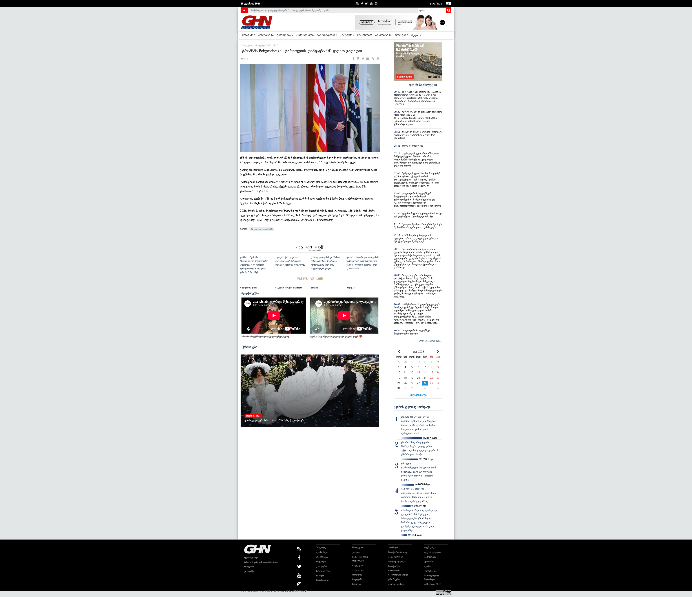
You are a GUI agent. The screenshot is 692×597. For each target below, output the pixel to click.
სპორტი (356, 584)
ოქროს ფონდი (396, 584)
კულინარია (430, 571)
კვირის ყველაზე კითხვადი (412, 407)
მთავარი (248, 35)
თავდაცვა (357, 565)
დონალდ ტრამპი (263, 229)
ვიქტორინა (430, 557)
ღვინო (427, 566)
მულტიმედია (250, 293)
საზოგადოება (327, 35)
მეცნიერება (430, 547)
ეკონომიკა (285, 35)
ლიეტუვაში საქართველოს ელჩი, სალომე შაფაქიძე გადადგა (283, 10)
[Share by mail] (367, 58)
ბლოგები (401, 35)
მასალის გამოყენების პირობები (261, 562)
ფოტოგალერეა (396, 561)
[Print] (378, 58)
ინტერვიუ (321, 561)
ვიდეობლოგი (395, 557)
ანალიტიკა (383, 35)
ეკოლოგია (358, 570)
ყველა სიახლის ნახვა (430, 341)
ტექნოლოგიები (432, 552)
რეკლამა (249, 566)
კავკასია (356, 552)
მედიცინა (357, 579)
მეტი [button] (415, 35)
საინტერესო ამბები (398, 574)
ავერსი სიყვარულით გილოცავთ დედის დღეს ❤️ (336, 336)
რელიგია (357, 574)
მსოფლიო (364, 35)
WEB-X (295, 591)
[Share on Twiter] (363, 58)
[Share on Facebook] (353, 58)
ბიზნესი (320, 575)
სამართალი (305, 35)
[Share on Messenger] (358, 58)
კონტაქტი (249, 571)
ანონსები (393, 547)
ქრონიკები (249, 347)
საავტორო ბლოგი (398, 552)
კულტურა (347, 35)
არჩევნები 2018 (432, 584)
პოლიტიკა (266, 35)
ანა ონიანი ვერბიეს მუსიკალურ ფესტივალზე (265, 336)
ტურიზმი (428, 561)
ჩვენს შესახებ (251, 557)
